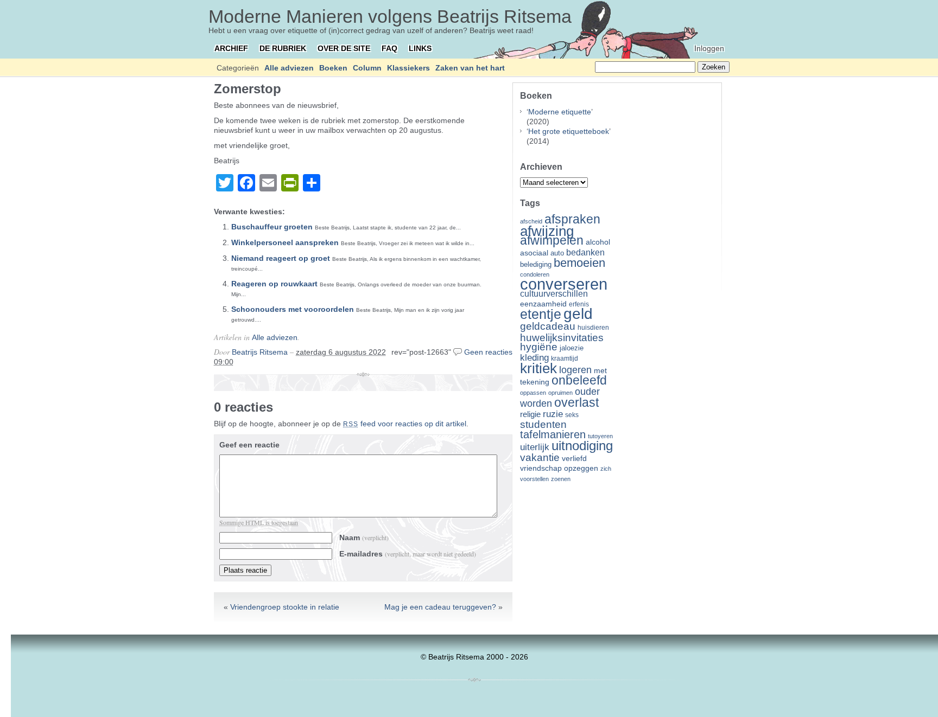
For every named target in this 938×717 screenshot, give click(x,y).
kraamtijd (564, 358)
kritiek (538, 368)
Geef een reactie (249, 444)
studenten (543, 424)
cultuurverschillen (554, 293)
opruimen (560, 392)
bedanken (585, 252)
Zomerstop (247, 88)
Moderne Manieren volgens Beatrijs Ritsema (390, 16)
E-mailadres (407, 553)
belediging (536, 264)
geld (578, 313)
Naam (364, 537)
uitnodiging (582, 445)
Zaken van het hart (470, 67)
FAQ (389, 48)
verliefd (574, 458)
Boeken (333, 67)
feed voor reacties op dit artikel (404, 423)
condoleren (534, 274)
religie (530, 414)
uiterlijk (534, 447)
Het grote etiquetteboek (568, 131)
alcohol (598, 242)
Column (367, 67)
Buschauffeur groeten (272, 226)
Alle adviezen (289, 67)
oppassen (533, 392)
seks (572, 415)
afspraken (572, 219)
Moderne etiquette (559, 111)
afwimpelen (552, 240)
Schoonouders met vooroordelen (292, 309)
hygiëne (538, 347)
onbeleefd (579, 380)
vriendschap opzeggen (559, 468)
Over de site (344, 48)
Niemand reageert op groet (280, 258)
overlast (576, 402)
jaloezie (572, 348)
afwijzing (547, 231)
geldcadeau (547, 326)
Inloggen (709, 48)
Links (420, 48)
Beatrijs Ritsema (260, 352)
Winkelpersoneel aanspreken (285, 242)
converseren (563, 284)
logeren (575, 369)
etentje (540, 314)
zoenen (561, 479)
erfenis (579, 304)
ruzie (553, 413)
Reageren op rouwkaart (274, 283)
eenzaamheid (543, 304)
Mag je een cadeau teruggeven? (440, 607)
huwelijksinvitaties (562, 337)
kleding (534, 358)
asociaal (534, 253)
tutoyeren (600, 436)
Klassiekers (408, 67)
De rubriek (282, 48)
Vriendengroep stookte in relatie (284, 607)
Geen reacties (488, 352)
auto (557, 253)
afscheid (531, 221)
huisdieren (593, 327)
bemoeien (579, 263)
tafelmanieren (553, 434)
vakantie (540, 457)
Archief (231, 48)
